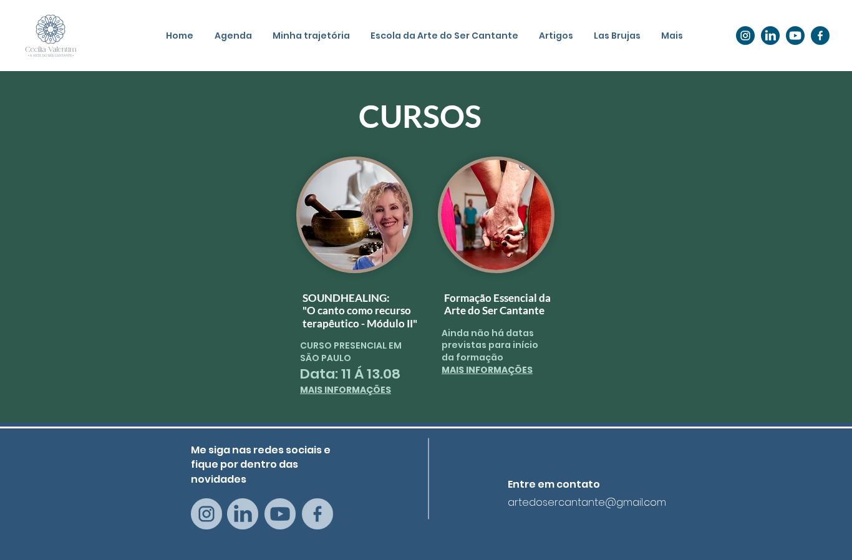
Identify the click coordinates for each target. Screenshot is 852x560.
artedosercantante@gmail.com (587, 502)
